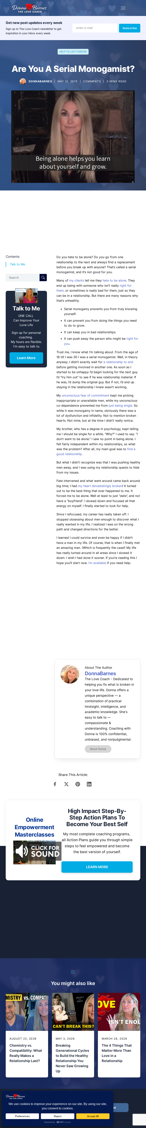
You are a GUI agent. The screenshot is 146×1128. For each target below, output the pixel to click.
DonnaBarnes (40, 81)
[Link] (56, 784)
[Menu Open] (123, 8)
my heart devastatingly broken (100, 486)
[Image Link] (23, 81)
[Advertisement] (73, 222)
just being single (120, 405)
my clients (76, 280)
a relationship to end (118, 362)
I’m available (97, 563)
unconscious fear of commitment (85, 395)
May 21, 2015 (68, 81)
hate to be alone (114, 280)
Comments (92, 81)
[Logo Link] (29, 8)
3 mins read (116, 81)
